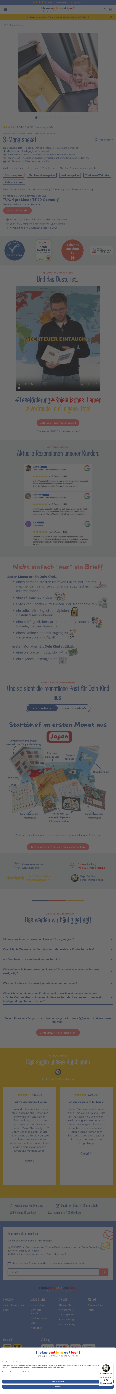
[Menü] (111, 1364)
